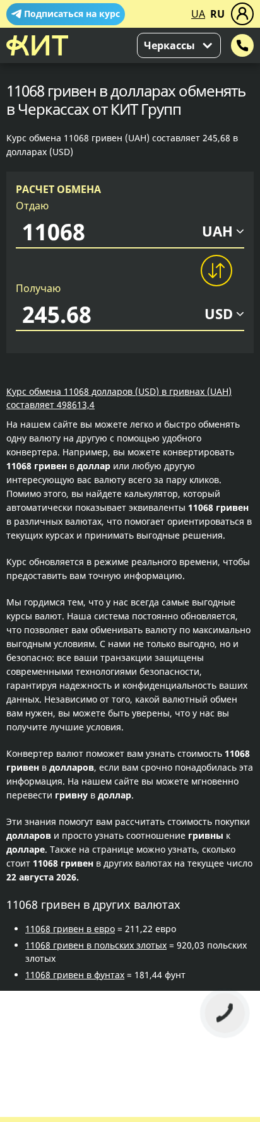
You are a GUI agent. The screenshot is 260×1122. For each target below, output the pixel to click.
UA (198, 14)
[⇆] (215, 270)
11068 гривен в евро (70, 929)
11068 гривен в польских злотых (96, 945)
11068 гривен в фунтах (74, 975)
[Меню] (242, 14)
